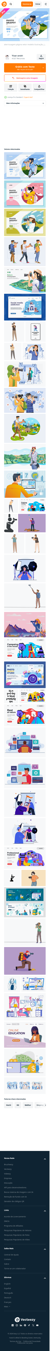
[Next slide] (40, 1215)
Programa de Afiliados (13, 1339)
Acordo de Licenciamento (15, 1330)
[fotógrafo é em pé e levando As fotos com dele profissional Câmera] (34, 350)
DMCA (6, 1334)
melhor (28, 1215)
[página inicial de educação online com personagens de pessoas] (24, 995)
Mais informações (13, 102)
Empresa (8, 1289)
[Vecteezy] (4, 4)
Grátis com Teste (25, 68)
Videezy (7, 1284)
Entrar (38, 4)
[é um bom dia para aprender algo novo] (11, 757)
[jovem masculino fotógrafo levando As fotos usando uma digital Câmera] (14, 330)
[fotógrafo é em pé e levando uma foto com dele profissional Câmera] (14, 583)
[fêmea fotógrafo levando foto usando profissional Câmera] (14, 604)
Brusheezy (8, 1275)
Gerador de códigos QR (14, 1315)
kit (18, 1215)
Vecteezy (8, 1279)
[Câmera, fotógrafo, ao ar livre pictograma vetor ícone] (12, 954)
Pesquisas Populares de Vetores (17, 1344)
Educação (8, 1293)
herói (8, 1215)
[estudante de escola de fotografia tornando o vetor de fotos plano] (14, 351)
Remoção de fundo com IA (15, 1310)
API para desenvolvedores (15, 1298)
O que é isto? (28, 97)
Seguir (41, 58)
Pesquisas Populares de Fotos (16, 1348)
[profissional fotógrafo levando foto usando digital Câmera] (11, 526)
